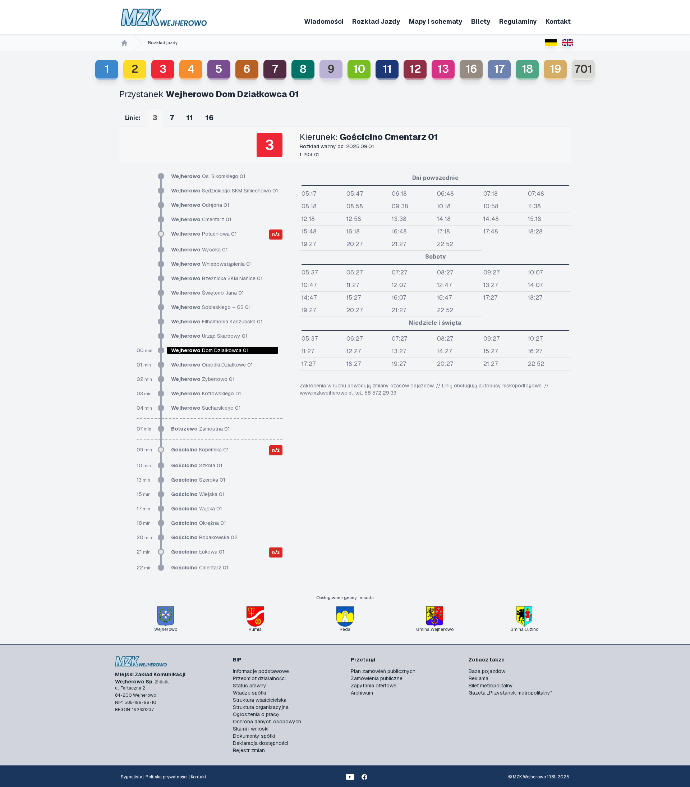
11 (387, 69)
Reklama (478, 678)
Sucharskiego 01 (206, 408)
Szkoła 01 (196, 465)
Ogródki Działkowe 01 (212, 364)
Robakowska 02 (204, 537)
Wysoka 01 (199, 249)
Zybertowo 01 (203, 379)
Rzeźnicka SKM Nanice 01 (217, 278)
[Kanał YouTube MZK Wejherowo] (350, 777)
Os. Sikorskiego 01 (208, 176)
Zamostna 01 (200, 429)
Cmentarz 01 (201, 219)
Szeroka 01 (198, 480)
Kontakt (558, 21)
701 (583, 69)
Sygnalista (131, 777)
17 (499, 69)
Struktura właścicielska (259, 700)
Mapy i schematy (436, 21)
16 (471, 69)
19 (555, 69)
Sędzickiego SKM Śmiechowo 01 (224, 190)
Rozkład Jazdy (376, 21)
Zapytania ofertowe (373, 685)
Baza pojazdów (487, 671)
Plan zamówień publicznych (383, 671)
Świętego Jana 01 (207, 293)
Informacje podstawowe (261, 671)
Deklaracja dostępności (260, 743)
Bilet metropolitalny (491, 685)
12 (415, 69)
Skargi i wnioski (250, 728)
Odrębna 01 (200, 205)
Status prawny (249, 685)
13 (443, 69)
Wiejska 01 (198, 494)
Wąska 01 (196, 508)
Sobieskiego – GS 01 (211, 307)
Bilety (481, 21)
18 (527, 69)
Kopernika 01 (200, 449)
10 (359, 69)
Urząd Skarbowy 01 (209, 336)
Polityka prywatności (167, 777)
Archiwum (362, 693)
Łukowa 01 (198, 552)
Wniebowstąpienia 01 (211, 264)
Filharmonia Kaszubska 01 (217, 321)
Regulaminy (518, 21)
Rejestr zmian (249, 750)
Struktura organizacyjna (261, 707)
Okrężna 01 (198, 523)
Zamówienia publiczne (376, 678)
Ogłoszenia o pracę (256, 714)
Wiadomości (324, 21)
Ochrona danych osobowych (267, 721)
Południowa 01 (204, 234)
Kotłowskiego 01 (206, 393)
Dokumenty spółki (254, 736)
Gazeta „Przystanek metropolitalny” (510, 693)
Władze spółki (249, 693)
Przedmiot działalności (259, 678)
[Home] (124, 42)
